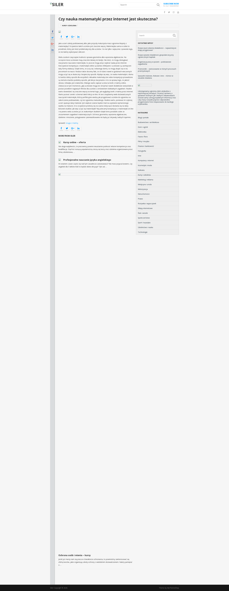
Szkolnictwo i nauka (145, 227)
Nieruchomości (144, 194)
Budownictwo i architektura (148, 122)
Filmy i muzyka (143, 141)
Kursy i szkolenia (69, 26)
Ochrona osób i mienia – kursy (74, 555)
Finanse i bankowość (146, 146)
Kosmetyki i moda (145, 165)
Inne (139, 156)
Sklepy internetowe (145, 208)
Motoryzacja (143, 189)
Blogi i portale (143, 117)
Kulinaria (141, 170)
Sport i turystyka (144, 222)
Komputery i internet (146, 160)
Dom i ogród (143, 127)
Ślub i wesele (143, 213)
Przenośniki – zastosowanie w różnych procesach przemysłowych (157, 70)
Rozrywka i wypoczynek (147, 203)
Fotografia (142, 151)
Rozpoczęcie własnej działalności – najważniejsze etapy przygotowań (157, 49)
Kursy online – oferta (74, 142)
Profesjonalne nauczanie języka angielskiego (87, 159)
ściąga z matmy (72, 123)
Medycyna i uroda (145, 184)
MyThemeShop (173, 588)
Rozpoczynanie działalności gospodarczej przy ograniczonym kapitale (156, 56)
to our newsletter (171, 4)
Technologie (142, 232)
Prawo (140, 199)
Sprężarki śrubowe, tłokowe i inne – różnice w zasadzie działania (155, 77)
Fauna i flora (143, 136)
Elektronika (142, 132)
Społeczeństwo (144, 218)
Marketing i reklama (145, 180)
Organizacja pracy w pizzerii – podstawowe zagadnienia (154, 63)
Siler (51, 588)
